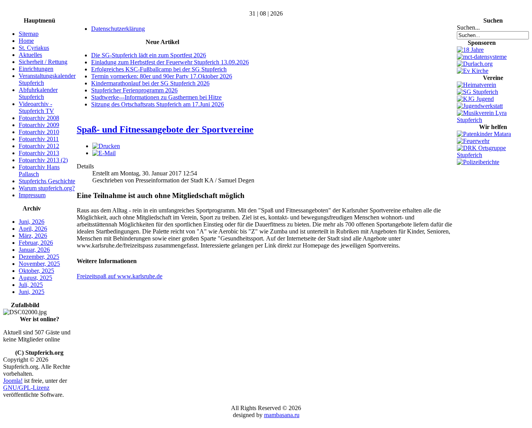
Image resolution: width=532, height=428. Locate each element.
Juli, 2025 (31, 284)
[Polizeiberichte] (478, 162)
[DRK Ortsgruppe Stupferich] (493, 155)
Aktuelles (30, 54)
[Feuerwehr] (473, 141)
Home (26, 40)
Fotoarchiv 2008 (39, 118)
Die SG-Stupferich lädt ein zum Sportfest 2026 (148, 55)
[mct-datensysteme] (482, 56)
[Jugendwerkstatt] (480, 106)
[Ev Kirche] (472, 70)
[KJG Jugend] (475, 99)
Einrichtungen (36, 68)
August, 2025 (35, 277)
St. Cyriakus (34, 47)
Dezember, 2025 (39, 256)
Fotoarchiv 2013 (39, 153)
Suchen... (468, 27)
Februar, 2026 (36, 242)
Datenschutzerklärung (118, 28)
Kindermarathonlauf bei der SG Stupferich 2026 (150, 83)
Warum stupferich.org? (47, 188)
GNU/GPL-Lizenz (26, 387)
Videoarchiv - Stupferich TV (36, 107)
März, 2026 (33, 235)
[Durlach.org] (475, 63)
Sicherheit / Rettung (43, 61)
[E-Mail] (104, 153)
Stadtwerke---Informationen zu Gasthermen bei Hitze (156, 97)
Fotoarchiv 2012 (39, 146)
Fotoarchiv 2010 (39, 132)
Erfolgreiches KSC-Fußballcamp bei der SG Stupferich (159, 69)
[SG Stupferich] (477, 91)
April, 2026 (33, 228)
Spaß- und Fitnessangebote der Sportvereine (165, 129)
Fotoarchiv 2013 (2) (43, 160)
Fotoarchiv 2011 (39, 139)
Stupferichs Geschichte (47, 181)
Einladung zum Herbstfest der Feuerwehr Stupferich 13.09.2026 (170, 62)
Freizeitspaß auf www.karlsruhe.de (119, 276)
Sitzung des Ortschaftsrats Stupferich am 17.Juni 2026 (157, 104)
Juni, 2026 (31, 221)
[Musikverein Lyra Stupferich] (493, 120)
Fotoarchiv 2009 (39, 125)
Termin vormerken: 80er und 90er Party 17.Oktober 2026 (161, 76)
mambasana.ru (281, 415)
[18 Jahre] (470, 49)
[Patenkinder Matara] (484, 134)
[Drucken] (106, 146)
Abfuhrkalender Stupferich (38, 93)
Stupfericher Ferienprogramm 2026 (134, 90)
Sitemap (29, 33)
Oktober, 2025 (36, 270)
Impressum (32, 195)
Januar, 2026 (34, 249)
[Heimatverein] (476, 84)
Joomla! (13, 380)
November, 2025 (39, 263)
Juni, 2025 (31, 291)
